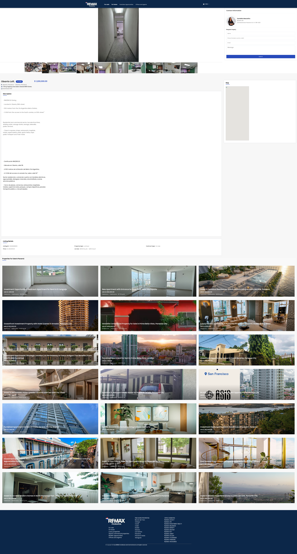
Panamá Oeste (140, 536)
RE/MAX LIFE (168, 522)
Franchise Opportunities (126, 4)
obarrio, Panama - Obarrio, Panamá (15, 85)
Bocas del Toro (140, 520)
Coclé (137, 524)
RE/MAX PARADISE (169, 540)
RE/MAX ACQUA (169, 536)
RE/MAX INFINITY (169, 528)
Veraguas (138, 538)
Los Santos (138, 532)
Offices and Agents (141, 4)
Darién (137, 528)
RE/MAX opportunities (116, 536)
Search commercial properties (119, 534)
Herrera (137, 530)
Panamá (138, 534)
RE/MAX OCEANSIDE (170, 538)
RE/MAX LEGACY (169, 520)
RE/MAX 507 (168, 532)
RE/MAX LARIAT (169, 534)
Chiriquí (137, 522)
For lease (112, 530)
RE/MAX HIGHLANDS (170, 542)
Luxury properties (114, 532)
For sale (111, 528)
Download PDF (7, 89)
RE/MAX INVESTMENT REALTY (173, 524)
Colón (137, 526)
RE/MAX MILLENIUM (170, 526)
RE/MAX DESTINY (169, 530)
